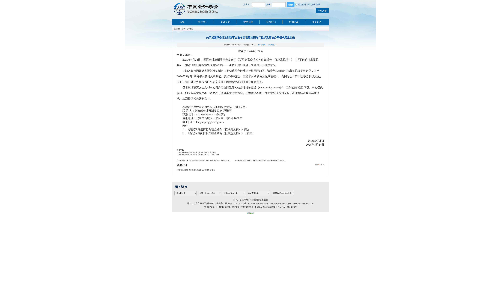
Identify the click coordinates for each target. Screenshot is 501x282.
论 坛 (235, 200)
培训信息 (294, 22)
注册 (318, 4)
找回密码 (311, 4)
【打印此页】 (262, 45)
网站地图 (253, 200)
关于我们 (202, 22)
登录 (208, 170)
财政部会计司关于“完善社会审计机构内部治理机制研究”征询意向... (262, 160)
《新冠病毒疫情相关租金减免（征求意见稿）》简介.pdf (196, 152)
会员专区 (316, 22)
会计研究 (225, 22)
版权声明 (244, 200)
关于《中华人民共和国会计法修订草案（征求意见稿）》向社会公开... (206, 160)
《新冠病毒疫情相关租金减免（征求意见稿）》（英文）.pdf (198, 154)
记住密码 (302, 4)
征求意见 (190, 29)
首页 (182, 22)
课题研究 (271, 22)
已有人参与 (319, 164)
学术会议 (248, 22)
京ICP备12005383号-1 (242, 207)
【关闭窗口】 (272, 45)
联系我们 (263, 200)
